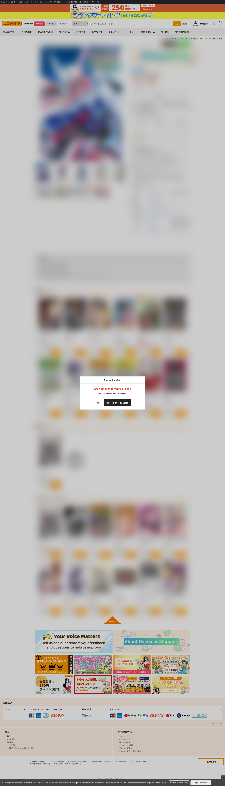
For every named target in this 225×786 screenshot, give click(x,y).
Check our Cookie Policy (179, 782)
